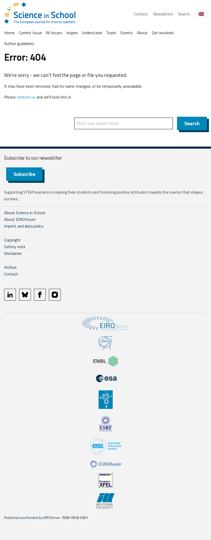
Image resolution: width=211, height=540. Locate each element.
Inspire (72, 33)
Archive (10, 267)
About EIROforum (20, 219)
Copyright (12, 240)
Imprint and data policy (23, 226)
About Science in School (24, 213)
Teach (111, 33)
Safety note (14, 247)
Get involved (162, 33)
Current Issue (30, 33)
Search (184, 14)
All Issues (54, 33)
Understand (92, 33)
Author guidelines (19, 43)
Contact (141, 14)
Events (126, 33)
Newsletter (163, 14)
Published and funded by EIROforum (32, 517)
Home (9, 33)
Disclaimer (13, 253)
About (142, 33)
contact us (26, 97)
